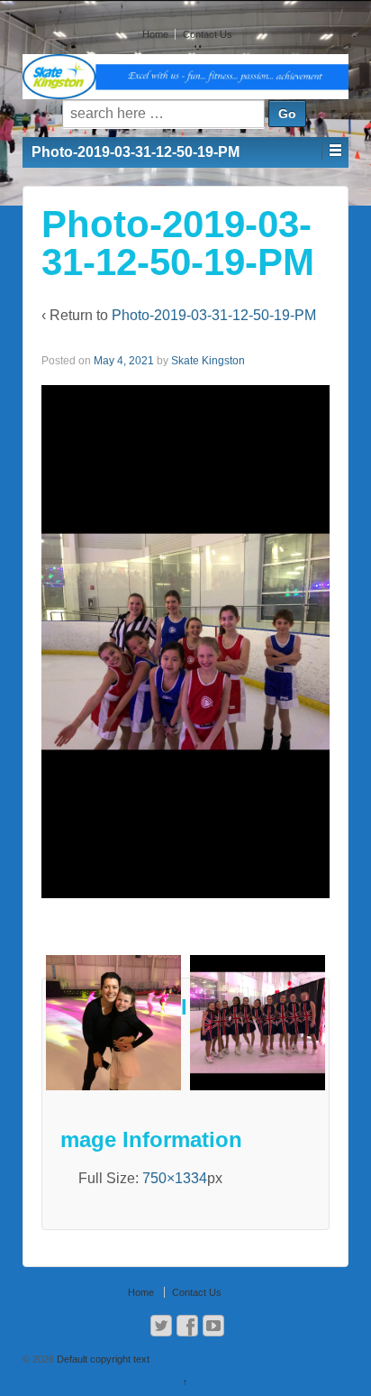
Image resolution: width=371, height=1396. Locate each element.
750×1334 (174, 1178)
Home (155, 34)
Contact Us (207, 34)
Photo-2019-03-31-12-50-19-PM (214, 315)
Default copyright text (101, 1359)
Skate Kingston (208, 360)
